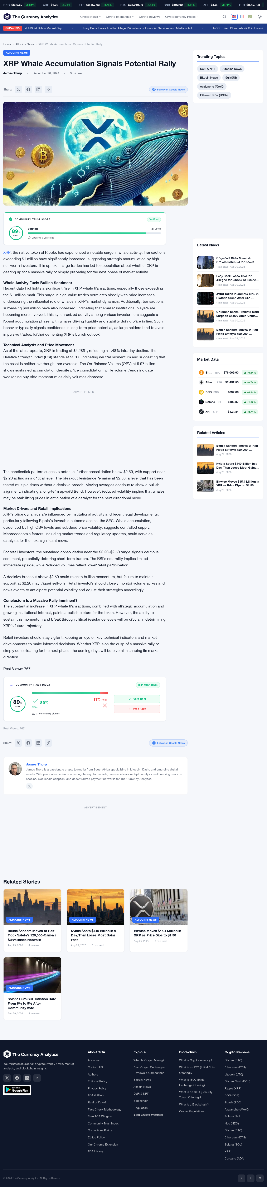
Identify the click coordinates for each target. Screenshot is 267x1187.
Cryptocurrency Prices (180, 16)
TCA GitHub (95, 1095)
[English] (234, 17)
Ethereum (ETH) (235, 1067)
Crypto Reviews (149, 16)
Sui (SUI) (231, 77)
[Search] (224, 17)
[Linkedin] (38, 89)
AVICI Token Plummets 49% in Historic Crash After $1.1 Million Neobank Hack (237, 298)
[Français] (242, 17)
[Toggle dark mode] (260, 17)
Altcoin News (142, 1086)
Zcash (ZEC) (233, 1102)
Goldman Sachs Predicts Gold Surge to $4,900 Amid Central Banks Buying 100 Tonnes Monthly (237, 317)
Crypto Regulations (191, 1111)
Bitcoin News (209, 77)
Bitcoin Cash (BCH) (237, 1081)
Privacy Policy (97, 1088)
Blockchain (141, 1100)
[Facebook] (28, 89)
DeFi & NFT (207, 68)
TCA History (95, 1151)
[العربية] (250, 17)
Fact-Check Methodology (104, 1109)
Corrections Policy (100, 1130)
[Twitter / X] (29, 786)
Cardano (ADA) (234, 1158)
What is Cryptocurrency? (195, 1060)
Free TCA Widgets (100, 1116)
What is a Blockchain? (194, 1104)
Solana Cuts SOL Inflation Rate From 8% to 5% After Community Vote (32, 1003)
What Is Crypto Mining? (149, 1060)
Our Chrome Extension (103, 1144)
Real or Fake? (97, 1102)
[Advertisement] (84, 427)
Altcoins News (24, 44)
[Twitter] (18, 89)
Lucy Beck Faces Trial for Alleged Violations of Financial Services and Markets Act (128, 28)
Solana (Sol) (233, 1116)
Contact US (95, 1067)
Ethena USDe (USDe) (214, 95)
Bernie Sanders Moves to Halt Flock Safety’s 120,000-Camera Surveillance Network (32, 935)
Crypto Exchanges (118, 16)
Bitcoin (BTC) (233, 1060)
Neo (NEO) (232, 1123)
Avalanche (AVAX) (212, 86)
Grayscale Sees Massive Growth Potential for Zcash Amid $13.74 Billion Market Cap (235, 264)
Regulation (141, 1107)
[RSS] (37, 1078)
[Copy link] (48, 89)
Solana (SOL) (233, 1144)
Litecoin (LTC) (234, 1074)
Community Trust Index (103, 1123)
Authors (93, 1074)
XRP (7, 252)
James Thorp (36, 764)
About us (93, 1060)
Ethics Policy (96, 1137)
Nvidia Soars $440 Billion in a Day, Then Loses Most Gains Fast (93, 935)
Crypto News (89, 16)
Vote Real (139, 698)
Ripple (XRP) (233, 1088)
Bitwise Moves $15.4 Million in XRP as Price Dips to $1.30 (237, 483)
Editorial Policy (97, 1081)
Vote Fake (139, 708)
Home (7, 44)
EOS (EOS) (232, 1095)
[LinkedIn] (27, 1078)
